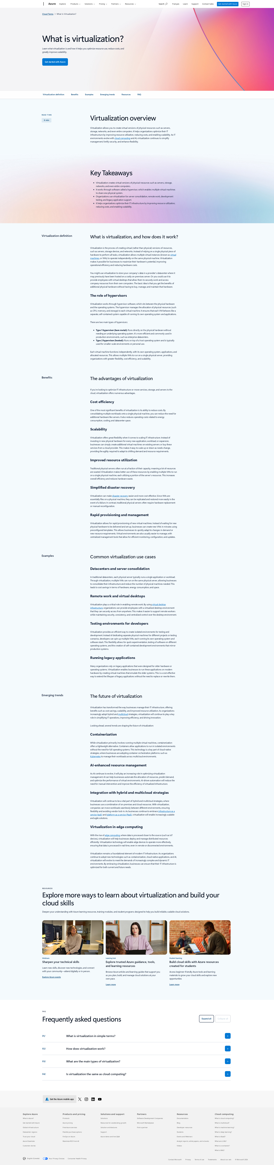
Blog (178, 1123)
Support (195, 4)
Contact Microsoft (175, 1159)
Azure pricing (68, 1123)
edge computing (112, 835)
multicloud (123, 714)
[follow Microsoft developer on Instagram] (87, 1099)
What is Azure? (28, 1118)
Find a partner (142, 1127)
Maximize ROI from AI (71, 1141)
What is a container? (222, 1146)
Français (175, 4)
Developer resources (184, 1127)
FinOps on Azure (69, 1136)
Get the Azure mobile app (62, 1099)
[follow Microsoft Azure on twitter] (80, 1099)
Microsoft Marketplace (145, 1123)
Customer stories (29, 1146)
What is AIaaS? (220, 1136)
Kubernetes (95, 756)
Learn (185, 4)
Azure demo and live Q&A (110, 1136)
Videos (179, 1146)
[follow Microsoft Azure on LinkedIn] (93, 1099)
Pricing (102, 4)
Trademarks (212, 1159)
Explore (62, 4)
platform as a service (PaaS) (119, 814)
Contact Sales (208, 4)
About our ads (225, 1159)
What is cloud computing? (224, 1118)
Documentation (182, 1118)
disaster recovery (120, 495)
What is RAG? (219, 1150)
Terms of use (199, 1159)
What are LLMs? (220, 1141)
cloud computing (122, 138)
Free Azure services (70, 1127)
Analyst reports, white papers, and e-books (193, 1141)
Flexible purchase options (72, 1132)
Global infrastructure (31, 1127)
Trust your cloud (29, 1136)
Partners (115, 4)
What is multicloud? (222, 1123)
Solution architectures (109, 1127)
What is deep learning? (223, 1132)
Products (74, 4)
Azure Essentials (29, 1141)
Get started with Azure (227, 4)
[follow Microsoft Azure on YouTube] (100, 1099)
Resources (129, 4)
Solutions (89, 4)
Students (180, 1132)
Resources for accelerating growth (113, 1123)
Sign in (245, 4)
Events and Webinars (184, 1136)
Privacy (188, 1159)
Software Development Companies (150, 1118)
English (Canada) (33, 1158)
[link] (53, 95)
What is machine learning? (224, 1127)
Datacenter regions (30, 1132)
